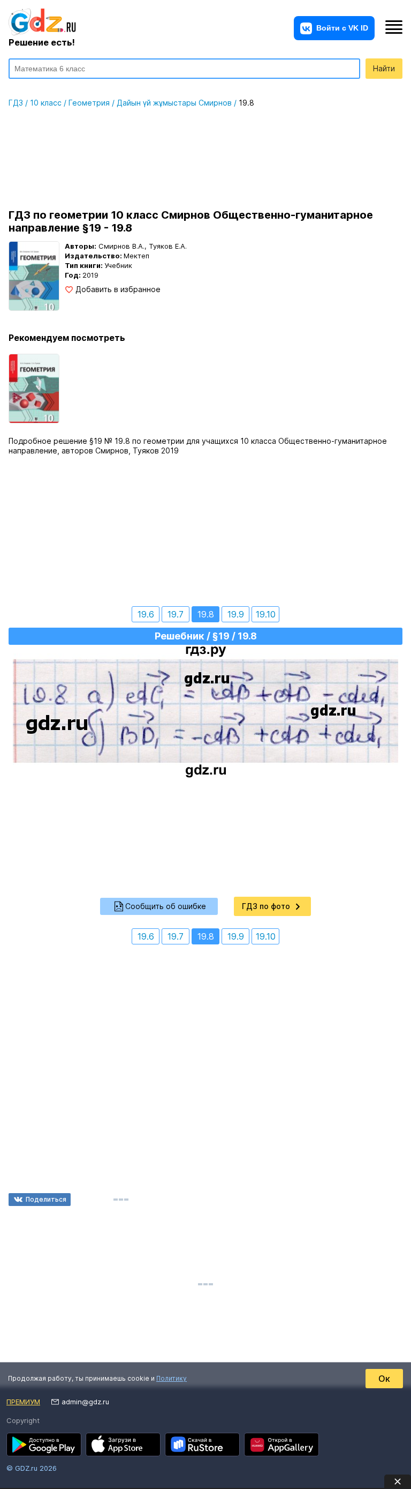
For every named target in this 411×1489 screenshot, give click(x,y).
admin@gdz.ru (85, 1401)
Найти (384, 68)
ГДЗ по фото (266, 906)
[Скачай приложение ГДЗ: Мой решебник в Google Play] (43, 1444)
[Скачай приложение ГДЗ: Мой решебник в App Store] (123, 1444)
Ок (384, 1378)
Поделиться (46, 1199)
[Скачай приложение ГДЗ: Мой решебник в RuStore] (202, 1444)
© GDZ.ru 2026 (31, 1468)
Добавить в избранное (118, 289)
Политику (171, 1378)
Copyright (23, 1420)
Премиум (23, 1401)
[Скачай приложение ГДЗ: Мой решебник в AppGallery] (281, 1444)
